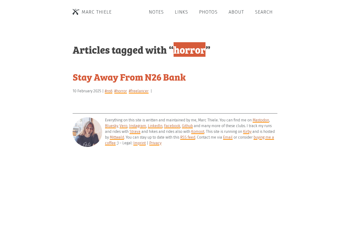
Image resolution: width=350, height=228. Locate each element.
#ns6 (108, 91)
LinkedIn (155, 126)
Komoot (197, 131)
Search (264, 12)
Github (187, 126)
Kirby (247, 131)
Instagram (137, 126)
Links (181, 12)
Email (228, 137)
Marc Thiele (97, 12)
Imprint (139, 143)
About (236, 12)
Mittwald (117, 137)
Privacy (155, 143)
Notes (156, 12)
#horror (120, 91)
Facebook (172, 126)
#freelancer (139, 91)
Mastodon (261, 120)
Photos (208, 12)
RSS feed (187, 137)
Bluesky (111, 126)
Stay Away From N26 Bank (129, 76)
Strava (135, 131)
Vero (123, 126)
